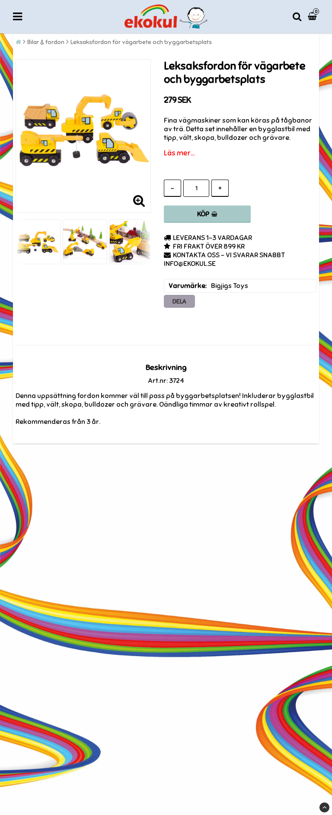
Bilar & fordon (45, 42)
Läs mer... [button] (179, 153)
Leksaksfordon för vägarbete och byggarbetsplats (141, 42)
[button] (313, 16)
